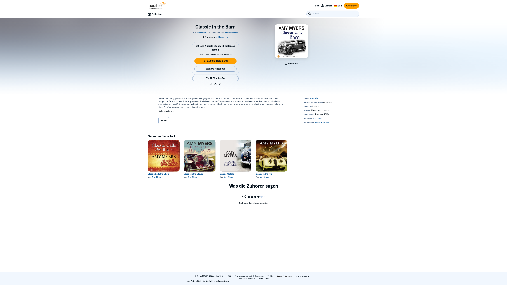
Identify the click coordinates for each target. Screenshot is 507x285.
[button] (211, 84)
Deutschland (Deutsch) (247, 278)
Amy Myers (156, 177)
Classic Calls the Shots (158, 174)
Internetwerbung (302, 276)
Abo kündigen (264, 278)
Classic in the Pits (264, 174)
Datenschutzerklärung (243, 276)
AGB (229, 276)
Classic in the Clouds (193, 174)
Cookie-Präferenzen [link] (284, 276)
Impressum (259, 276)
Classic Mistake (227, 174)
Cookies (270, 276)
